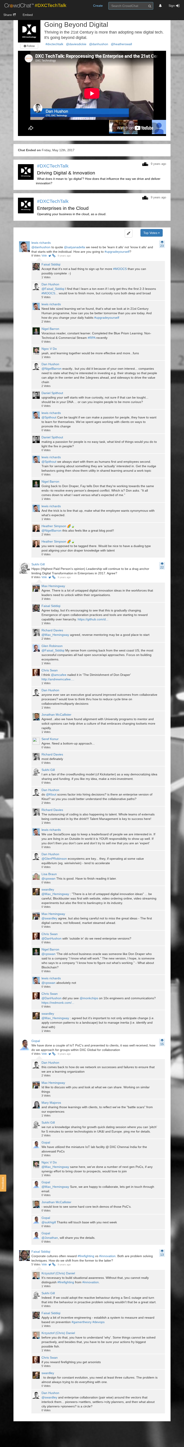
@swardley (49, 918)
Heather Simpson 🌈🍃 (58, 526)
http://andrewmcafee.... (58, 679)
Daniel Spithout (52, 393)
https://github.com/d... (93, 619)
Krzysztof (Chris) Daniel (58, 1273)
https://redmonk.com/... (58, 1002)
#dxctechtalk (54, 44)
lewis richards (41, 242)
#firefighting (86, 1256)
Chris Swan (50, 670)
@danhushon (98, 44)
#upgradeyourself (117, 251)
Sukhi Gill (38, 564)
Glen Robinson (52, 646)
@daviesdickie (76, 44)
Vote (44, 255)
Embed (28, 15)
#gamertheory (82, 1322)
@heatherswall (121, 44)
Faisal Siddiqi (51, 264)
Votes (35, 255)
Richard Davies (52, 630)
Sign (172, 5)
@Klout (51, 794)
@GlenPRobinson (54, 858)
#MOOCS (120, 269)
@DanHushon (51, 938)
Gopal (35, 1041)
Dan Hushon (50, 284)
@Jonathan (50, 1237)
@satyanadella (74, 247)
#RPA (91, 337)
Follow (30, 46)
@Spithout (49, 417)
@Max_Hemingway (55, 635)
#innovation (107, 1256)
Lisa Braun (49, 874)
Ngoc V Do (49, 348)
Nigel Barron (50, 329)
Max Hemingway (53, 586)
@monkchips (89, 998)
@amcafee (58, 675)
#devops (98, 1322)
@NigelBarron (51, 368)
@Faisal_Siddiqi (53, 289)
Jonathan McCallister (56, 714)
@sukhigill (49, 1222)
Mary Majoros (51, 1102)
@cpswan (48, 878)
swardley (48, 889)
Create (98, 5)
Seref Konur (50, 739)
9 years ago (64, 255)
